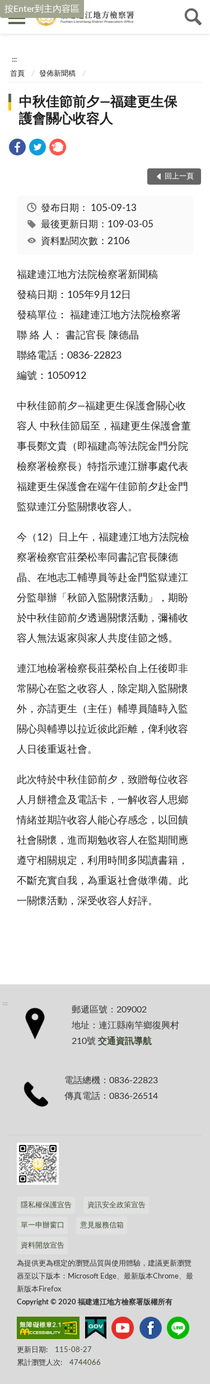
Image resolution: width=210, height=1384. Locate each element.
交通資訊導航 (125, 1041)
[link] (17, 149)
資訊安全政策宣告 (116, 1205)
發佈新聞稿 (57, 73)
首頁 (17, 73)
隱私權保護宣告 (46, 1205)
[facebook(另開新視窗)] (150, 1330)
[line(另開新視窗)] (178, 1330)
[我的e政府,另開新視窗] (95, 1330)
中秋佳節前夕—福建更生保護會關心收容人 (98, 110)
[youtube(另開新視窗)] (122, 1330)
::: (14, 59)
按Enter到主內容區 (42, 8)
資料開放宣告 (42, 1245)
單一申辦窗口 (42, 1225)
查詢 (193, 17)
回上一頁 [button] (179, 176)
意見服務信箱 (102, 1225)
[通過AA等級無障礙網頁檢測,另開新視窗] (48, 1330)
